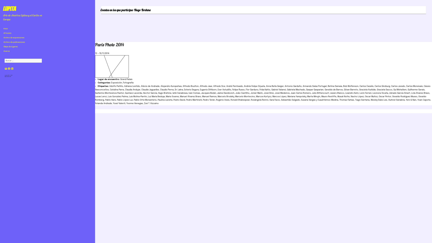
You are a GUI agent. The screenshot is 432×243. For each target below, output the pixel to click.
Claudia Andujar (132, 90)
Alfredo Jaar (206, 86)
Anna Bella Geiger (275, 86)
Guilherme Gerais (416, 90)
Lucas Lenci (101, 97)
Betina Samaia (335, 86)
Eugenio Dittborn (208, 90)
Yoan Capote (423, 100)
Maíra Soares (172, 97)
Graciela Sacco (384, 90)
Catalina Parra (117, 90)
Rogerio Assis (223, 100)
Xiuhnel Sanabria (396, 100)
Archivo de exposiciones (14, 38)
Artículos (7, 33)
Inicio (6, 29)
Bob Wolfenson (350, 86)
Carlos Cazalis (367, 86)
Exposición (116, 83)
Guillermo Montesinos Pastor (109, 93)
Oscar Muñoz (371, 97)
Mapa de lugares (11, 47)
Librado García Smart (399, 93)
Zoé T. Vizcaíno (151, 103)
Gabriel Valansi (278, 90)
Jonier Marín (257, 93)
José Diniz (269, 93)
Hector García (150, 93)
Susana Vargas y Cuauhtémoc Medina (319, 100)
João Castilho (242, 93)
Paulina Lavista (165, 100)
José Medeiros (282, 93)
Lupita (9, 8)
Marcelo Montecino (245, 97)
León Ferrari (365, 93)
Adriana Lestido (132, 86)
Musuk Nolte (344, 97)
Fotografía (128, 83)
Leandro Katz (352, 93)
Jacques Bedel (208, 93)
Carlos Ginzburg (382, 86)
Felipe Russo (238, 90)
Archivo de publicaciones (14, 42)
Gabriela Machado (296, 90)
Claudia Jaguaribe (150, 90)
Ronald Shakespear (240, 100)
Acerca (7, 51)
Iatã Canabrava (180, 93)
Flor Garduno (252, 90)
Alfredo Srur (219, 86)
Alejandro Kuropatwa (171, 86)
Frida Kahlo (265, 90)
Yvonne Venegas (134, 103)
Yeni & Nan (411, 100)
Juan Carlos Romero (301, 93)
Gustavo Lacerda (133, 93)
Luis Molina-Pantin (138, 97)
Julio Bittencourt (320, 93)
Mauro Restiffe (328, 97)
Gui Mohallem (400, 90)
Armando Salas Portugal (315, 86)
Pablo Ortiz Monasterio (145, 100)
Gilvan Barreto (351, 90)
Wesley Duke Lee (379, 100)
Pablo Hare (110, 100)
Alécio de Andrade (150, 86)
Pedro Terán (209, 100)
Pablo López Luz (125, 100)
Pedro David (179, 100)
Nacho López (357, 97)
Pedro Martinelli (194, 100)
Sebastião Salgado (290, 100)
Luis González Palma (118, 97)
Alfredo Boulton (191, 86)
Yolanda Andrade (103, 103)
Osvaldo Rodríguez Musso (404, 97)
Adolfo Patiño (116, 86)
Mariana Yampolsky (297, 97)
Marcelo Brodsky (226, 97)
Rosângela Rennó (259, 100)
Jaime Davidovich (225, 93)
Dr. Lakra (179, 90)
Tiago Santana (362, 100)
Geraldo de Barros (334, 90)
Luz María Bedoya (156, 97)
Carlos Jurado (398, 86)
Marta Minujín (313, 97)
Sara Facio (275, 100)
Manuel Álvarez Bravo (190, 97)
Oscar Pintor (385, 97)
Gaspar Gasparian (315, 90)
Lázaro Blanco (337, 93)
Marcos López (279, 97)
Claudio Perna (167, 90)
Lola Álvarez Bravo (420, 93)
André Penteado (234, 86)
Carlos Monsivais (414, 86)
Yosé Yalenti (119, 103)
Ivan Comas (194, 93)
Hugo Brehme (164, 93)
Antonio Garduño (293, 86)
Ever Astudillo (224, 90)
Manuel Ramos (209, 97)
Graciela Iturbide (367, 90)
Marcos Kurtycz (263, 97)
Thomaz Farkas (346, 100)
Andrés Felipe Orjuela (254, 86)
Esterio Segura (191, 90)
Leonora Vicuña (380, 93)
